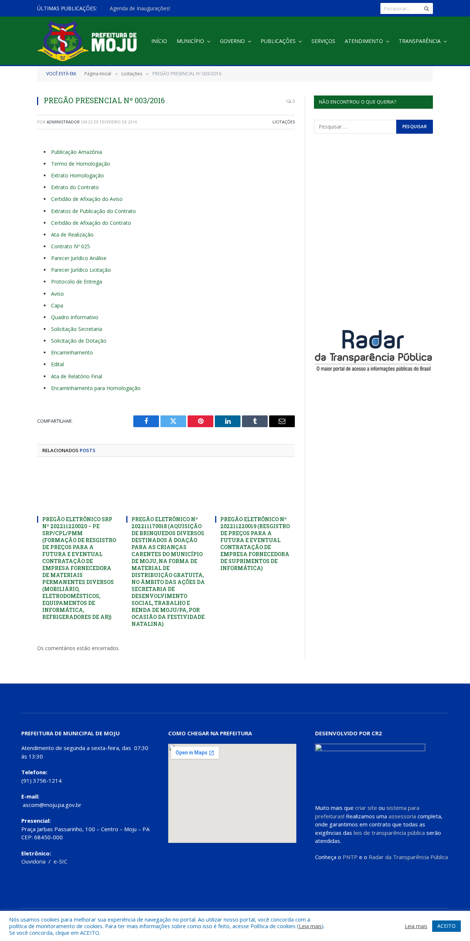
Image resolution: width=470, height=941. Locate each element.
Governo (232, 40)
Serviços (323, 40)
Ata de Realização (72, 234)
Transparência (420, 40)
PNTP (350, 857)
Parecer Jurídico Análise (78, 258)
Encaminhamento (72, 352)
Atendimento (364, 40)
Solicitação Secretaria (76, 328)
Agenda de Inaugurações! (140, 8)
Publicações (278, 40)
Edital (57, 364)
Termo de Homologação (80, 163)
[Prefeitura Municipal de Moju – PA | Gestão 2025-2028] (89, 41)
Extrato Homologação (77, 175)
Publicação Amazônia (76, 151)
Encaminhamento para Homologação (96, 388)
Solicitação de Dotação (78, 340)
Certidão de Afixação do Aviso (87, 198)
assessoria (402, 816)
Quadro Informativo (74, 317)
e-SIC (60, 861)
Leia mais (310, 926)
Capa (57, 305)
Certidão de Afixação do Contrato (91, 222)
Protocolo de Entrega (76, 281)
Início (159, 40)
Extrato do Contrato (75, 187)
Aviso (57, 293)
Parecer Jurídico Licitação (81, 269)
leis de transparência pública (389, 832)
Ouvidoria (33, 861)
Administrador (63, 122)
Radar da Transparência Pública (408, 857)
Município (190, 40)
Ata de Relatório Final (76, 376)
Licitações (283, 122)
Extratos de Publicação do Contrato (93, 211)
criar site (366, 807)
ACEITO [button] (446, 925)
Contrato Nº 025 (70, 246)
